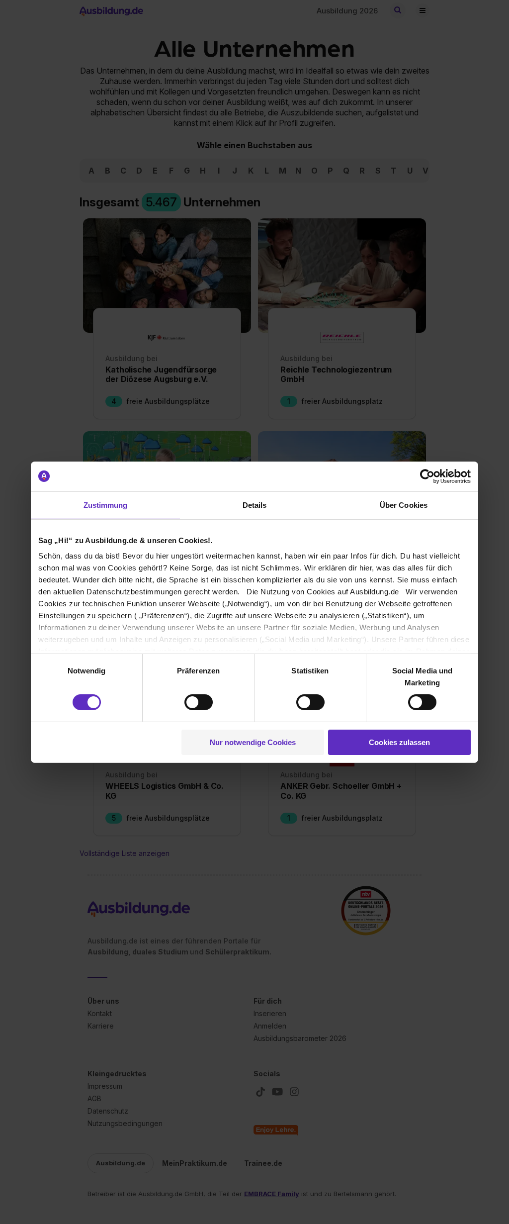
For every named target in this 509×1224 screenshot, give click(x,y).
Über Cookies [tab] (403, 504)
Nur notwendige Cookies (253, 742)
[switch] (198, 702)
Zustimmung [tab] (106, 504)
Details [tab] (255, 504)
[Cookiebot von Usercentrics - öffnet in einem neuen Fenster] (427, 476)
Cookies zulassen (399, 742)
